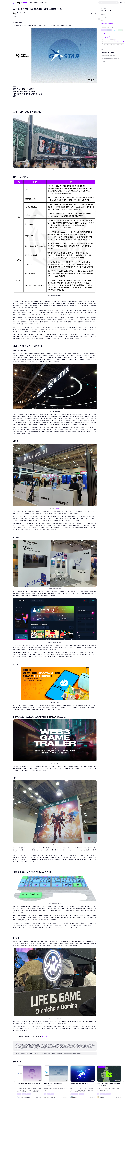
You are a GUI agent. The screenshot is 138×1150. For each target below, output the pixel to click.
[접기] (99, 19)
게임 (102, 10)
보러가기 (44, 1036)
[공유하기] (91, 13)
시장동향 (41, 2)
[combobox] (122, 2)
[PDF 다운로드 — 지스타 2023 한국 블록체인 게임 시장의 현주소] (95, 13)
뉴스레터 (46, 2)
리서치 (31, 2)
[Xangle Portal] (20, 2)
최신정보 (36, 2)
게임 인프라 (108, 10)
